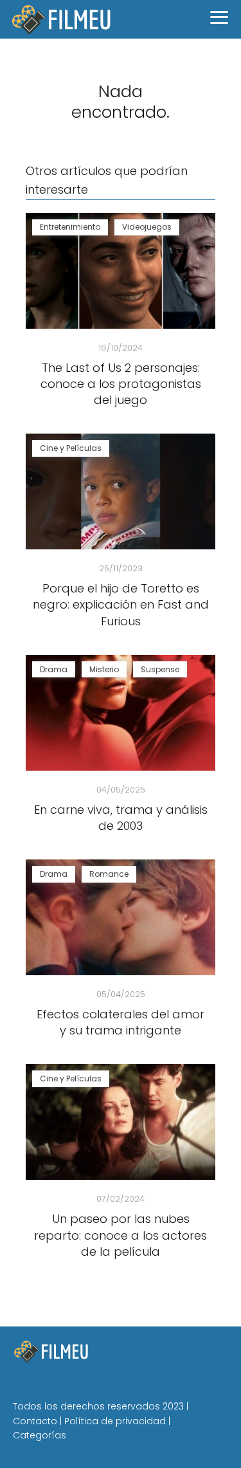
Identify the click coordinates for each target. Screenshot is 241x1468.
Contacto (35, 1421)
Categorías (39, 1435)
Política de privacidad (115, 1421)
